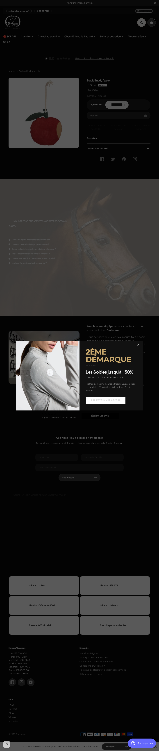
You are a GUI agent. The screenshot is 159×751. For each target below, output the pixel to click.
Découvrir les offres (105, 400)
